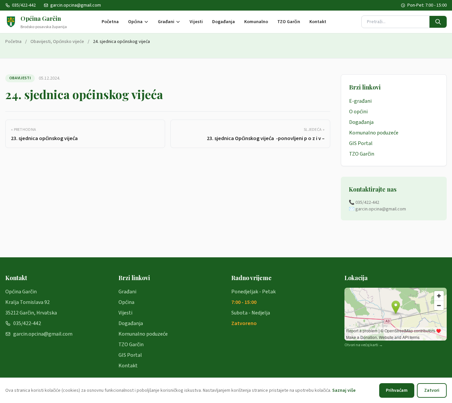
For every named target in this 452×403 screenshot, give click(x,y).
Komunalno (256, 21)
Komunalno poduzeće (373, 132)
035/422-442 (24, 5)
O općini (358, 111)
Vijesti (196, 21)
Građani (166, 21)
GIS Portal (361, 143)
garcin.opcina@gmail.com (75, 5)
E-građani (360, 101)
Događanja (223, 21)
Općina (135, 21)
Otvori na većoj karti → (363, 345)
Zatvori (431, 390)
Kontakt (317, 21)
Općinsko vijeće (68, 41)
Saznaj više (344, 390)
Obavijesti (40, 41)
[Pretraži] (438, 22)
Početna (110, 21)
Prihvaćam (397, 390)
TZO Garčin (288, 21)
